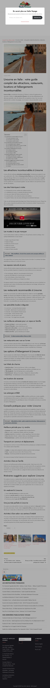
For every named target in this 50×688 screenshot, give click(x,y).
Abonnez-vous (37, 17)
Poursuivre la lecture (25, 21)
